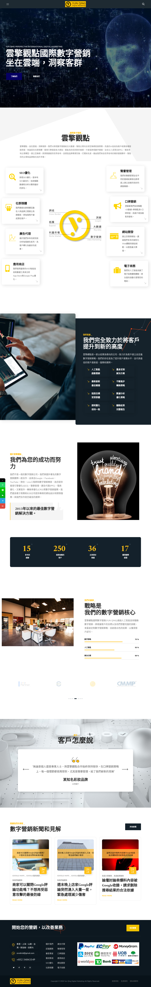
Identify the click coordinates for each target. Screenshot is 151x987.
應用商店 (61, 958)
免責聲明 (124, 981)
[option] (25, 684)
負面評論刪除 (17, 880)
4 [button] (74, 698)
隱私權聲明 (134, 981)
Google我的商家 (33, 876)
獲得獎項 (49, 958)
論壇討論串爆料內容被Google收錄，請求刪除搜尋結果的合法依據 (119, 885)
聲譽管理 (61, 949)
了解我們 (14, 76)
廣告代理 (61, 944)
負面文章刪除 (107, 876)
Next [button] (125, 769)
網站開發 (61, 963)
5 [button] (76, 698)
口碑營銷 (61, 953)
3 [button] (72, 698)
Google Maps (18, 876)
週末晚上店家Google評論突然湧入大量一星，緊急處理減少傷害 (75, 890)
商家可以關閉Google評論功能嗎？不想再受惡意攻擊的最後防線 (30, 890)
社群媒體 (49, 967)
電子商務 (61, 967)
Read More (62, 900)
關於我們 (49, 944)
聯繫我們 (36, 76)
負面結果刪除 (119, 876)
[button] (143, 4)
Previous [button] (26, 769)
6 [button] (79, 698)
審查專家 (49, 953)
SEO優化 (49, 963)
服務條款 (115, 981)
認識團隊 (49, 949)
